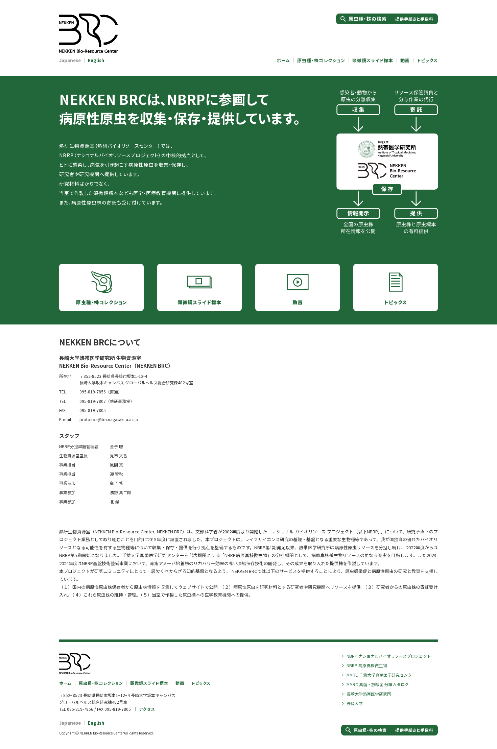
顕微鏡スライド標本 (372, 60)
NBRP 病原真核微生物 (367, 665)
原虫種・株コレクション (321, 60)
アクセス (147, 709)
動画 (405, 60)
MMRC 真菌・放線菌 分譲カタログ (378, 684)
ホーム (283, 60)
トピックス (427, 60)
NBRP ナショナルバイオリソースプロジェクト (389, 656)
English (96, 60)
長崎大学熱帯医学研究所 (369, 694)
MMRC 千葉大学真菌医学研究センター (381, 675)
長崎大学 (355, 703)
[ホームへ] (99, 33)
